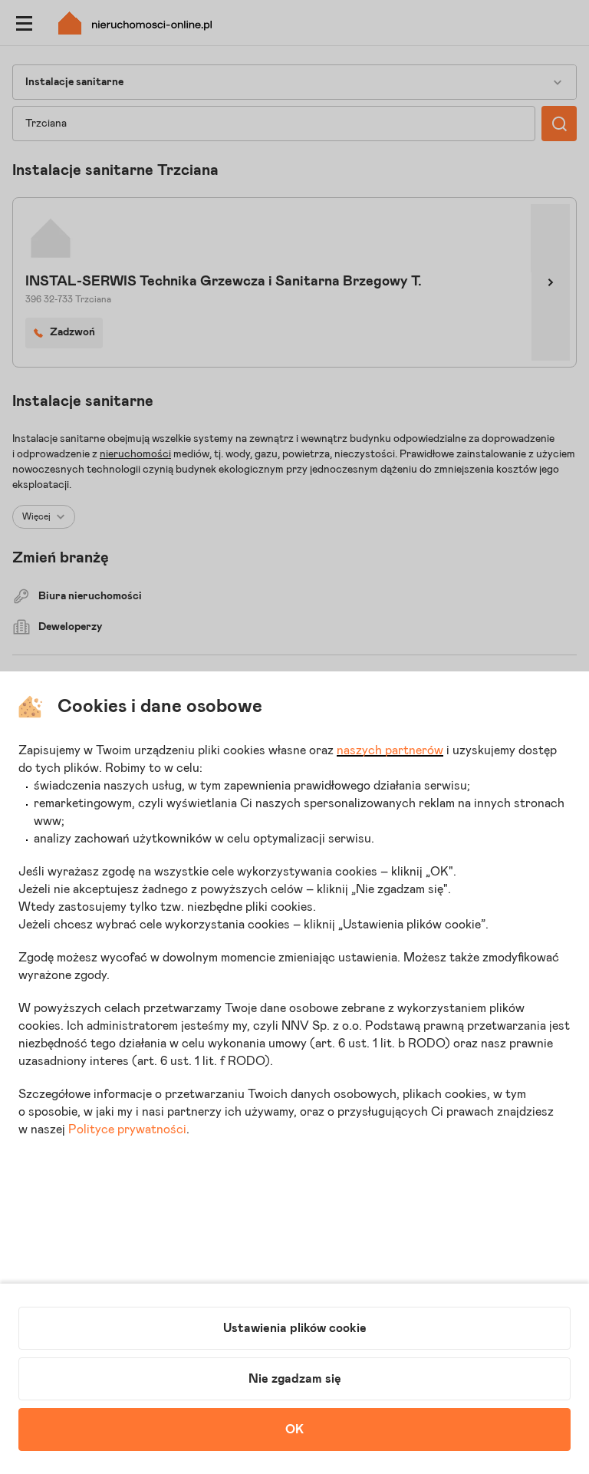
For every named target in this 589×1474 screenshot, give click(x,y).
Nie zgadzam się (294, 1379)
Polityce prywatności (127, 1129)
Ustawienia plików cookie (295, 1328)
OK (294, 1429)
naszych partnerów (390, 750)
